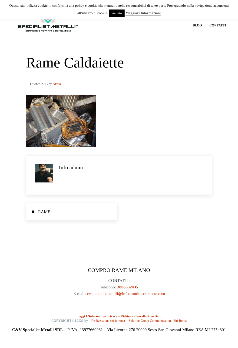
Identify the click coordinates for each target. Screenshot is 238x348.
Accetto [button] (117, 13)
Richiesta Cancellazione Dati (141, 316)
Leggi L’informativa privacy (97, 316)
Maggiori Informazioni (143, 13)
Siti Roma (180, 320)
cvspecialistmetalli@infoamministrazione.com (126, 293)
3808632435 (127, 287)
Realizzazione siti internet (108, 320)
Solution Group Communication (150, 320)
